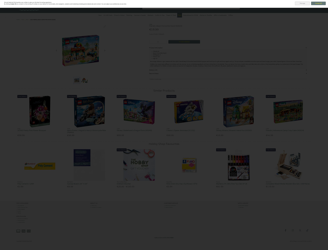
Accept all (318, 3)
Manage (302, 3)
